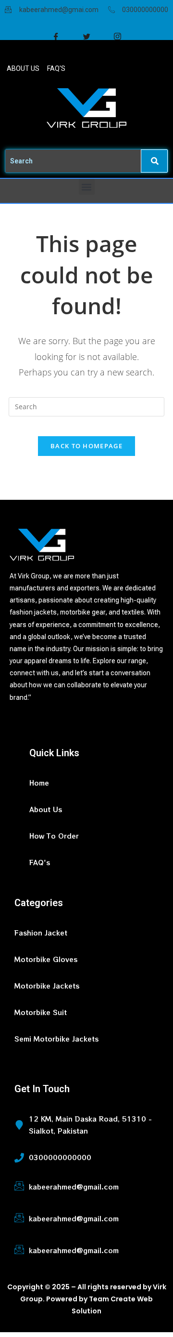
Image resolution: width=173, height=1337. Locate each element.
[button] (87, 187)
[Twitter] (86, 36)
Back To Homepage (86, 445)
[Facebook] (56, 36)
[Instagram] (117, 36)
